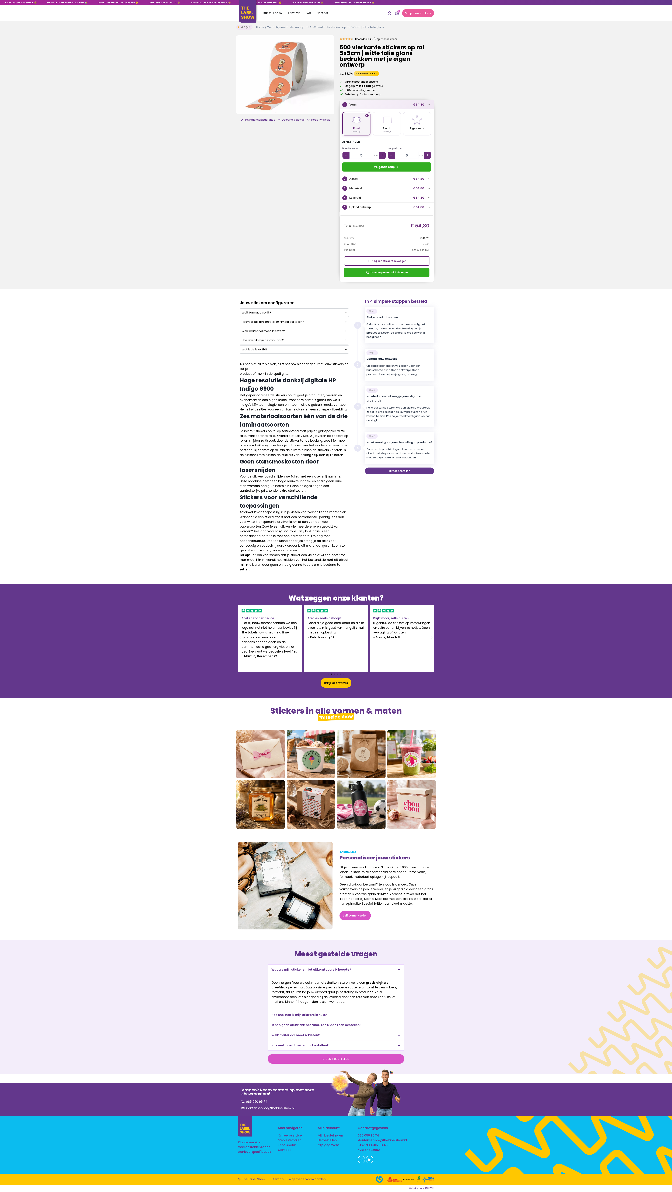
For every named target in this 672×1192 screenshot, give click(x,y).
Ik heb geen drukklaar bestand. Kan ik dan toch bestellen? (316, 1025)
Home (260, 27)
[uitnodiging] (260, 754)
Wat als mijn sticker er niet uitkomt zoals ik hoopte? (311, 969)
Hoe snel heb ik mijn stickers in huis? (299, 1015)
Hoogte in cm (395, 148)
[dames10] (361, 804)
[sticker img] (361, 754)
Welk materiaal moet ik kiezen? (295, 1035)
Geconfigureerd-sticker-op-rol (288, 27)
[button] (240, 637)
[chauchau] (411, 804)
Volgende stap (384, 167)
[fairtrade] (311, 804)
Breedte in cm (350, 148)
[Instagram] (361, 1159)
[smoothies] (411, 754)
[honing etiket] (260, 804)
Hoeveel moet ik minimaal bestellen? (300, 1045)
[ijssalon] (311, 754)
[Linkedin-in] (369, 1159)
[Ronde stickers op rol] (285, 74)
